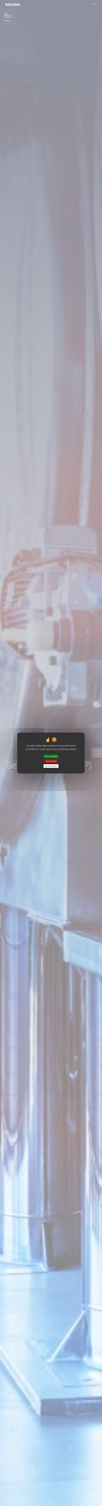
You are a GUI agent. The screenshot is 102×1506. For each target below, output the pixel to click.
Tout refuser (51, 761)
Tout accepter (51, 756)
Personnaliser (51, 766)
